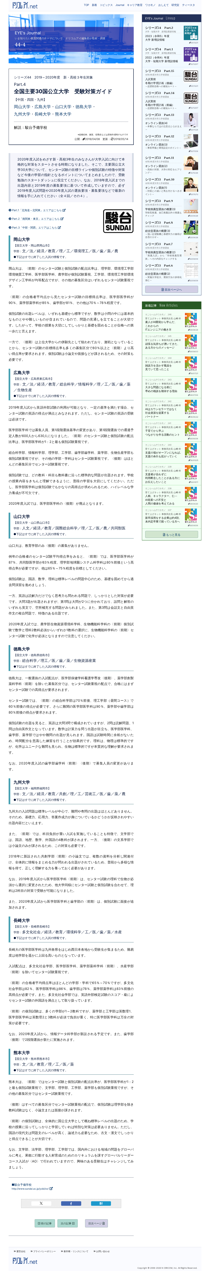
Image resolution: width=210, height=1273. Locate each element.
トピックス (106, 5)
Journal (119, 5)
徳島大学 (83, 106)
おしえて (163, 5)
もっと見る (172, 534)
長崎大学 (42, 114)
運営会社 (20, 1251)
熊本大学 (63, 114)
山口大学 (63, 106)
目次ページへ (173, 289)
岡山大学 (22, 106)
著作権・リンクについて (75, 1251)
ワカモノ (150, 5)
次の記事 (66, 1223)
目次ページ (95, 1223)
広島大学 (42, 106)
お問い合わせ (103, 1251)
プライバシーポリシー (44, 1251)
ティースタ (188, 5)
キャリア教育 (134, 5)
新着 (94, 5)
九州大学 (22, 114)
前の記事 (46, 1223)
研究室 (175, 5)
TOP (86, 5)
